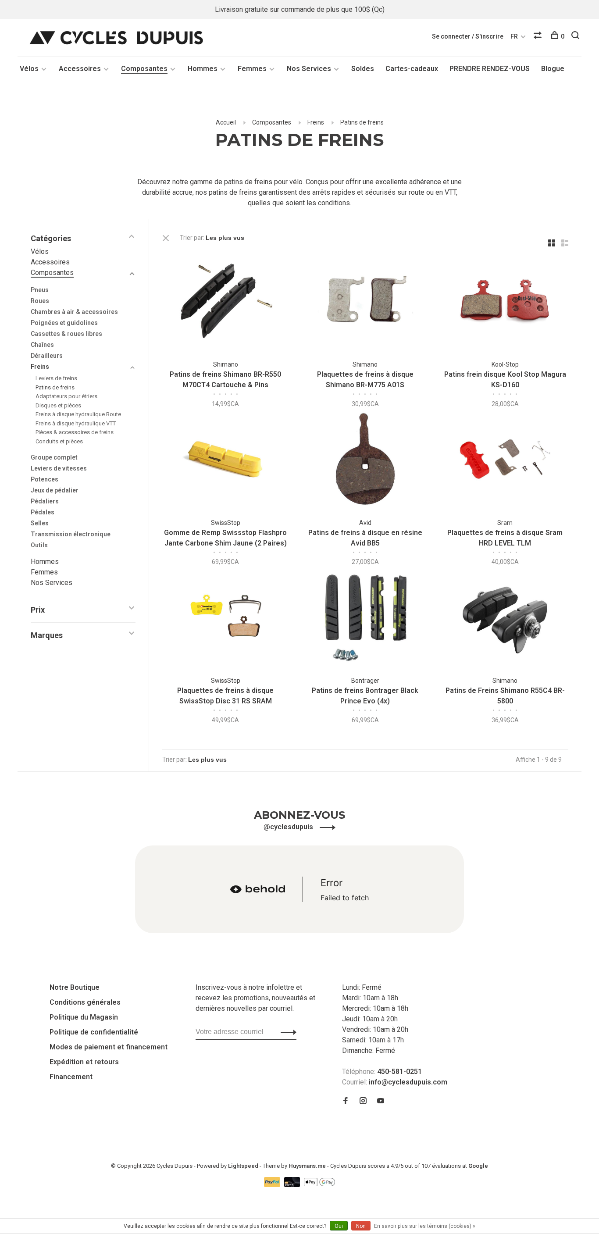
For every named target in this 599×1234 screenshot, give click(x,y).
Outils (39, 545)
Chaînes (42, 344)
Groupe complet (54, 457)
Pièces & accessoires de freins (75, 432)
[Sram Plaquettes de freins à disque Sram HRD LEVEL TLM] (505, 460)
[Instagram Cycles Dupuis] (363, 1101)
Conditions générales (85, 1002)
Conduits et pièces (59, 441)
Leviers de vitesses (59, 468)
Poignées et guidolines (64, 322)
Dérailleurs (47, 355)
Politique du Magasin (84, 1017)
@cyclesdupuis (289, 827)
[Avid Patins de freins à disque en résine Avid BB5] (365, 460)
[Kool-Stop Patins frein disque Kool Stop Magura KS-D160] (505, 302)
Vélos (29, 68)
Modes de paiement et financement (109, 1047)
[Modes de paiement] (273, 1185)
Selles (40, 523)
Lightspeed (243, 1166)
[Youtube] (380, 1101)
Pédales (42, 512)
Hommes (202, 68)
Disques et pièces (58, 405)
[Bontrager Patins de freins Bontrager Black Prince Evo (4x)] (365, 618)
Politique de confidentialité (94, 1032)
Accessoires (80, 68)
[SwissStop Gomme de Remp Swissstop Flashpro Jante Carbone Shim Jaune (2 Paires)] (225, 460)
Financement (71, 1077)
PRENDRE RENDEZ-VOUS (489, 68)
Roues (40, 300)
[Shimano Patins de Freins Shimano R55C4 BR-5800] (505, 618)
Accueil (226, 122)
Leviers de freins (56, 378)
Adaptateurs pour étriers (66, 396)
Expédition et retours (84, 1062)
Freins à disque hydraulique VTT (76, 423)
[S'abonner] (286, 1031)
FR (514, 36)
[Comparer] (539, 36)
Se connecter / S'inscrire (467, 36)
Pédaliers (45, 501)
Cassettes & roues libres (66, 333)
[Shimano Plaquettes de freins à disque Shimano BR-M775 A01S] (365, 302)
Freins (315, 122)
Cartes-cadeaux (411, 68)
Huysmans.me (308, 1166)
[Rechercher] (576, 36)
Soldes (362, 68)
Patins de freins (362, 122)
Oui (339, 1226)
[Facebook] (345, 1101)
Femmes (252, 68)
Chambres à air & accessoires (74, 311)
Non (361, 1226)
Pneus (40, 289)
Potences (44, 479)
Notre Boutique (75, 987)
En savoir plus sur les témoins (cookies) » (424, 1226)
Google (478, 1166)
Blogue (552, 68)
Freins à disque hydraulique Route (78, 414)
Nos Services (309, 68)
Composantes (144, 68)
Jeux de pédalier (54, 490)
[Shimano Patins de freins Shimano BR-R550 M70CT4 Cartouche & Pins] (225, 302)
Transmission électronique (71, 534)
